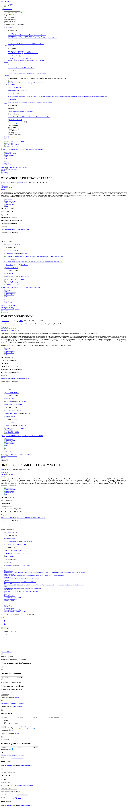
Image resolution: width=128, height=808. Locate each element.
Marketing (24, 90)
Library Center (12, 99)
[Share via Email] (9, 157)
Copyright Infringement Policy (12, 597)
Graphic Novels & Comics (32, 38)
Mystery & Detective (35, 35)
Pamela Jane (6, 182)
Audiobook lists (23, 44)
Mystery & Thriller (27, 53)
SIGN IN (10, 4)
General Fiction (12, 51)
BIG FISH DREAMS (10, 538)
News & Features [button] (9, 45)
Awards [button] (6, 62)
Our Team (11, 591)
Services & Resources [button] (10, 84)
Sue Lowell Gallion (11, 413)
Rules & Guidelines (36, 73)
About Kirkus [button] (8, 589)
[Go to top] (5, 628)
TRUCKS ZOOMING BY (11, 250)
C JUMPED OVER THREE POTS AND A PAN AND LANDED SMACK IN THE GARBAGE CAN (33, 262)
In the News (19, 60)
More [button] (5, 103)
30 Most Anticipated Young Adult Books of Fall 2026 (28, 149)
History (42, 36)
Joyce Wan (5, 321)
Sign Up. (18, 798)
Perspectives (15, 59)
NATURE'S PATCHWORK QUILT (14, 550)
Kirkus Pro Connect (25, 588)
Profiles (10, 59)
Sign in (3, 727)
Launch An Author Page (43, 117)
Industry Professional (10, 724)
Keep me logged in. (6, 730)
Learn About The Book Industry (76, 585)
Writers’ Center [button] (8, 583)
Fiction (16, 35)
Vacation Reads (39, 44)
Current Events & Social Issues (16, 38)
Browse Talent (21, 117)
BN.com (17, 309)
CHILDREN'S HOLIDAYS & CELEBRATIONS (15, 229)
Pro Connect (7, 23)
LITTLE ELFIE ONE (10, 274)
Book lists (16, 44)
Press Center (24, 591)
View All (10, 33)
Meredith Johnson (23, 182)
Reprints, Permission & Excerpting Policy (10, 599)
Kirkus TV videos (53, 575)
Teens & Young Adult (45, 38)
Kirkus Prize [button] (7, 577)
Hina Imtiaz (24, 265)
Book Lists (13, 575)
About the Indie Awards (14, 73)
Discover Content (12, 117)
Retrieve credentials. (17, 706)
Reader (6, 720)
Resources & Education (14, 87)
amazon (3, 170)
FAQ (19, 591)
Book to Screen (12, 60)
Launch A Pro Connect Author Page (97, 96)
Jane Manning (25, 276)
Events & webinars (46, 102)
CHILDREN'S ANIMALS (8, 518)
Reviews (6, 163)
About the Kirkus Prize (24, 68)
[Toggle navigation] (1, 9)
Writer (6, 722)
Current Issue (11, 82)
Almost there (4, 694)
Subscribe (42, 82)
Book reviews (8, 14)
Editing (14, 90)
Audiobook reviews (9, 16)
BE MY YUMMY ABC (11, 398)
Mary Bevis (9, 565)
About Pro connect (31, 117)
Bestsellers (10, 44)
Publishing (19, 90)
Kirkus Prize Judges (33, 578)
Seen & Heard (27, 59)
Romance (43, 35)
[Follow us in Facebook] (4, 620)
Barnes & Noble (9, 309)
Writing (10, 90)
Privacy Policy (8, 594)
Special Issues (19, 82)
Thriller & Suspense (23, 35)
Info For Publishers (33, 591)
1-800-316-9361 (10, 765)
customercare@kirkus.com (25, 765)
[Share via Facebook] (10, 153)
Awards (21, 59)
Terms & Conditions (9, 596)
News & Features (9, 17)
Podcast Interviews (9, 21)
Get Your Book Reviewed (33, 96)
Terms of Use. (29, 727)
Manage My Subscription (24, 582)
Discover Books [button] (8, 571)
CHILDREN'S (8, 164)
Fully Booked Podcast (38, 60)
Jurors (32, 68)
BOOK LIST (9, 149)
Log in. (17, 697)
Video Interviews (9, 19)
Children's (54, 38)
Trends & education (13, 102)
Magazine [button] (7, 75)
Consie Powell (6, 469)
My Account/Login (36, 588)
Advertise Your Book (81, 96)
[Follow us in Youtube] (5, 625)
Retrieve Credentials (23, 795)
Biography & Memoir (34, 36)
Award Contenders (26, 73)
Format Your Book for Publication (49, 96)
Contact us (7, 593)
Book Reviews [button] (8, 27)
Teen (23, 51)
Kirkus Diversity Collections (12, 588)
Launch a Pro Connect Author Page (57, 585)
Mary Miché (9, 553)
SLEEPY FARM (9, 422)
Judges (44, 73)
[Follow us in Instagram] (4, 623)
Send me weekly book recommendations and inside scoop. (17, 729)
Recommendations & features (33, 102)
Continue (20, 677)
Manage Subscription (34, 82)
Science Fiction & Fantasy (15, 36)
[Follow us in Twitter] (4, 622)
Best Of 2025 (31, 44)
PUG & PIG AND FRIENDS (12, 410)
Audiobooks (11, 35)
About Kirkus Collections (25, 111)
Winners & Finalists (13, 68)
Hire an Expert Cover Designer (67, 96)
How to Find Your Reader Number (23, 785)
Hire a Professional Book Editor (13, 585)
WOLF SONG (8, 562)
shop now (3, 169)
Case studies (21, 102)
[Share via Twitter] (9, 155)
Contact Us (7, 605)
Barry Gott (24, 253)
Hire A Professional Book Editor (17, 96)
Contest (16, 591)
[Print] (6, 158)
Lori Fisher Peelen (11, 541)
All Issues (25, 82)
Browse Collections (13, 111)
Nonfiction (25, 36)
